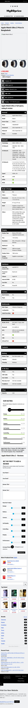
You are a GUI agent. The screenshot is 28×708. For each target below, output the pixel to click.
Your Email (6, 478)
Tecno (13, 630)
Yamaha (13, 641)
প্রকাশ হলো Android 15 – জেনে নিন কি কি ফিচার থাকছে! (12, 670)
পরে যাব (16, 702)
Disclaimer (20, 678)
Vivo (13, 638)
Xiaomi (13, 622)
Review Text (6, 490)
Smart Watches (10, 75)
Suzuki (13, 643)
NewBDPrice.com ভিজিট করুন (7, 702)
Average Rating (7, 547)
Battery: (5, 511)
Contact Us (18, 676)
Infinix (13, 633)
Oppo (13, 627)
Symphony (13, 625)
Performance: (6, 540)
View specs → (10, 564)
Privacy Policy (21, 681)
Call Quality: (6, 523)
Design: (4, 506)
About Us (24, 676)
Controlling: (6, 529)
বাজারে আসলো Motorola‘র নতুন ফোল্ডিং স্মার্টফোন (13, 1)
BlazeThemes (7, 678)
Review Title (6, 484)
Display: (5, 534)
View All (25, 616)
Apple (15, 557)
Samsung (13, 619)
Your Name (6, 472)
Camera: (5, 517)
